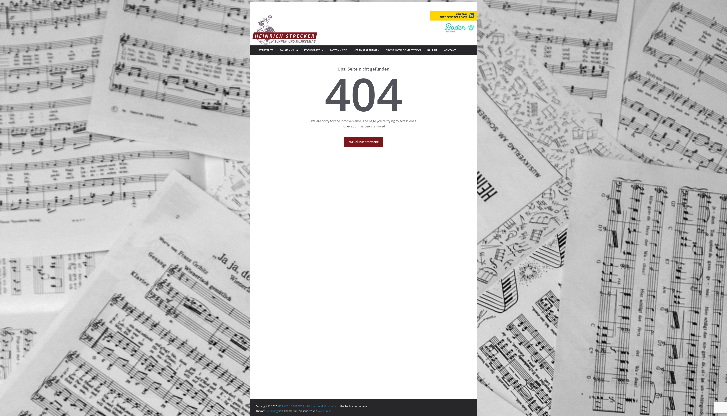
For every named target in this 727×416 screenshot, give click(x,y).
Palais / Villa (288, 50)
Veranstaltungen (367, 50)
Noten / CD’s (339, 50)
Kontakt (450, 50)
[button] (322, 50)
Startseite (266, 50)
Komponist (312, 50)
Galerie (432, 50)
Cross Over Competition (403, 50)
